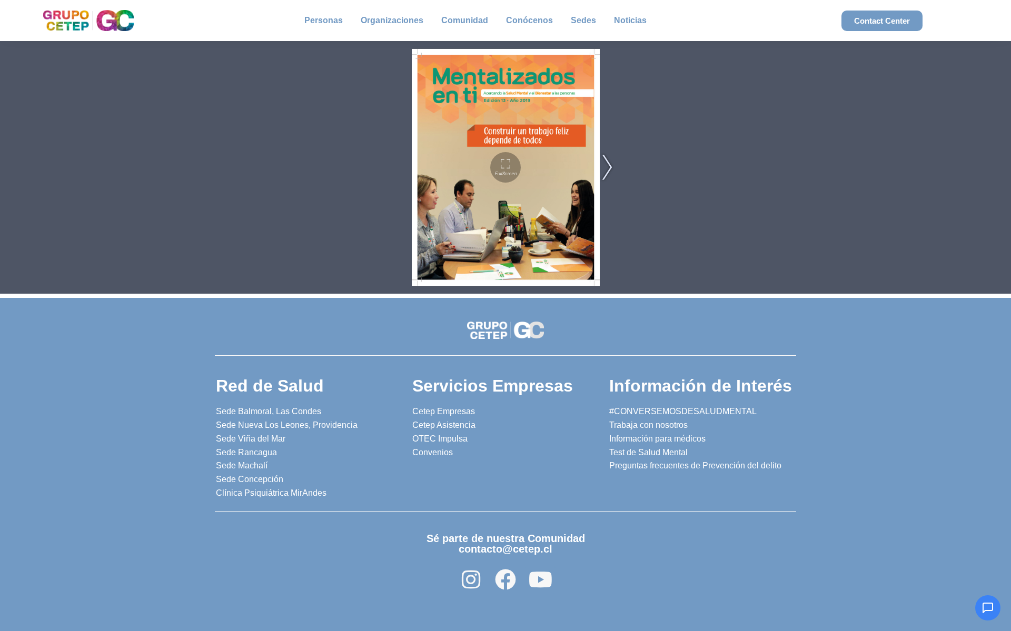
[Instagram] (470, 579)
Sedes (583, 20)
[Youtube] (540, 579)
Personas (323, 20)
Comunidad (464, 20)
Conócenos (529, 20)
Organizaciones (392, 20)
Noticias (630, 20)
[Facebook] (505, 579)
